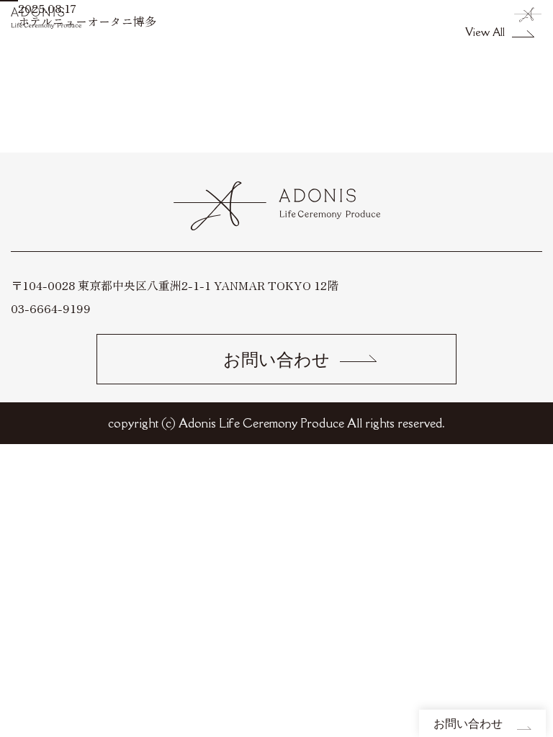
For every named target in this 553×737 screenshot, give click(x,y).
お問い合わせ (468, 723)
